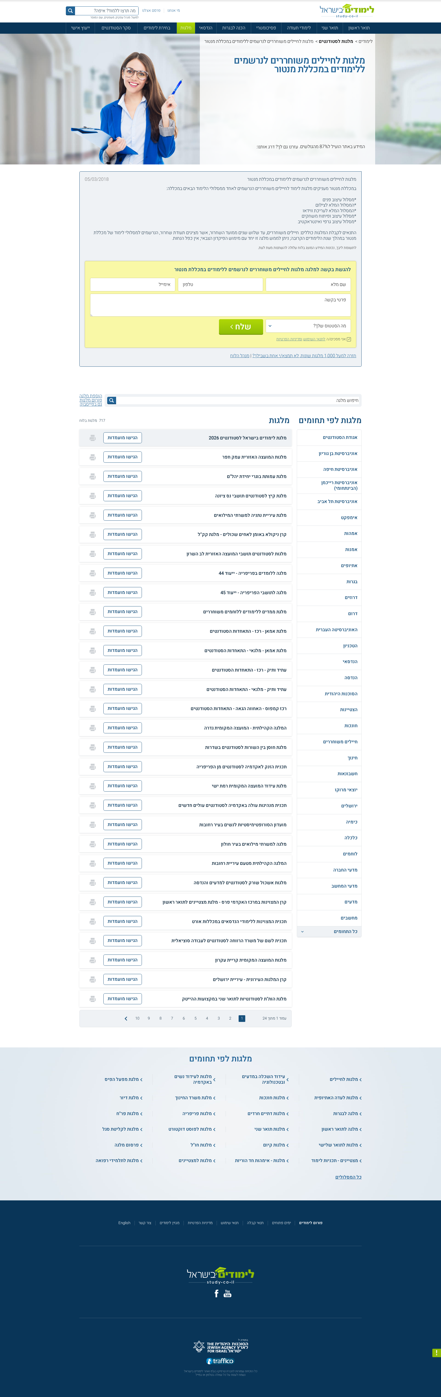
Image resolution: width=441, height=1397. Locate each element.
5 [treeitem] (195, 1018)
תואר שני (330, 28)
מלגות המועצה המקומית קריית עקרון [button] (251, 960)
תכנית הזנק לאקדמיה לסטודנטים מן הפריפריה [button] (242, 767)
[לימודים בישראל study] (347, 11)
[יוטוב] (227, 1293)
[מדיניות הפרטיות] (436, 1353)
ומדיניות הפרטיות (289, 339)
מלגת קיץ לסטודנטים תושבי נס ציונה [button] (251, 496)
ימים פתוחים (281, 1223)
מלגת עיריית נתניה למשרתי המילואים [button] (250, 515)
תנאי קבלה (255, 1223)
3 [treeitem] (219, 1018)
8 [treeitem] (161, 1018)
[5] (231, 147)
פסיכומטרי (266, 28)
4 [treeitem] (207, 1018)
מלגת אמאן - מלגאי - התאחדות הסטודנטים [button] (245, 651)
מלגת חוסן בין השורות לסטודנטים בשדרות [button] (246, 747)
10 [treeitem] (137, 1018)
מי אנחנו (173, 10)
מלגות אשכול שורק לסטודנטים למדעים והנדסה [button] (240, 883)
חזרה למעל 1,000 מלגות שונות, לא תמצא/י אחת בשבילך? (304, 355)
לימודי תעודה (299, 28)
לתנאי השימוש (314, 339)
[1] (253, 147)
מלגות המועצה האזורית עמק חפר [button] (254, 457)
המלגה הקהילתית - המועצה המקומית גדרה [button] (245, 728)
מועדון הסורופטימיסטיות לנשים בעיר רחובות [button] (243, 825)
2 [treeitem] (230, 1018)
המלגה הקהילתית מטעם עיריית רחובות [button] (249, 863)
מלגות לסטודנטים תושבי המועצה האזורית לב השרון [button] (237, 554)
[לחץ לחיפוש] (111, 400)
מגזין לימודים (169, 1223)
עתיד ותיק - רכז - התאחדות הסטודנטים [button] (249, 670)
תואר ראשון (359, 28)
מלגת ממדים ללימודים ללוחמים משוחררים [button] (245, 612)
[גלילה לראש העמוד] (436, 1382)
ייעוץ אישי (80, 28)
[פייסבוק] (216, 1293)
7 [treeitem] (172, 1018)
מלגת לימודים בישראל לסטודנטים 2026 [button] (248, 438)
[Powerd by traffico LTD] (220, 1361)
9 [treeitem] (149, 1018)
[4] (236, 147)
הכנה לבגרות (233, 28)
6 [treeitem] (184, 1018)
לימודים (366, 41)
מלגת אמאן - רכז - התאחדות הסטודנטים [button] (248, 631)
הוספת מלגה (90, 396)
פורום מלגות (91, 400)
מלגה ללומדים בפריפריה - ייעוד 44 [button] (253, 573)
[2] (247, 147)
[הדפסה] (93, 438)
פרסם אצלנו (151, 10)
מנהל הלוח (239, 355)
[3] (242, 147)
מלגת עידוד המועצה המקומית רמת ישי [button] (249, 786)
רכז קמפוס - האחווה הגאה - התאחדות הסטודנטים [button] (239, 709)
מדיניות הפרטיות (200, 1223)
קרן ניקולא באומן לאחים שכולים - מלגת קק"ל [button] (242, 535)
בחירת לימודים (157, 28)
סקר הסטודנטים (116, 28)
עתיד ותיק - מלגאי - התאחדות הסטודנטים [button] (246, 689)
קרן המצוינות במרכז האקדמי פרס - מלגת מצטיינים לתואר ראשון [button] (225, 902)
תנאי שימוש (230, 1223)
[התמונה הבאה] (125, 1018)
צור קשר (145, 1223)
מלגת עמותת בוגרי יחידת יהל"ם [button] (257, 477)
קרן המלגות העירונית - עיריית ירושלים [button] (250, 980)
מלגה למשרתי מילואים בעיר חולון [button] (254, 844)
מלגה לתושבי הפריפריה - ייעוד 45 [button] (253, 593)
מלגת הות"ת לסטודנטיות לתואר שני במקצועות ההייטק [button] (234, 999)
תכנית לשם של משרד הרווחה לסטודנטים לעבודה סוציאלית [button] (229, 941)
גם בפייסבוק (91, 404)
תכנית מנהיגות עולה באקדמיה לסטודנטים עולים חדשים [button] (232, 805)
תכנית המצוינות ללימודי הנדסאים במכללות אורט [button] (239, 922)
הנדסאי (205, 28)
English (124, 1223)
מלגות (185, 28)
